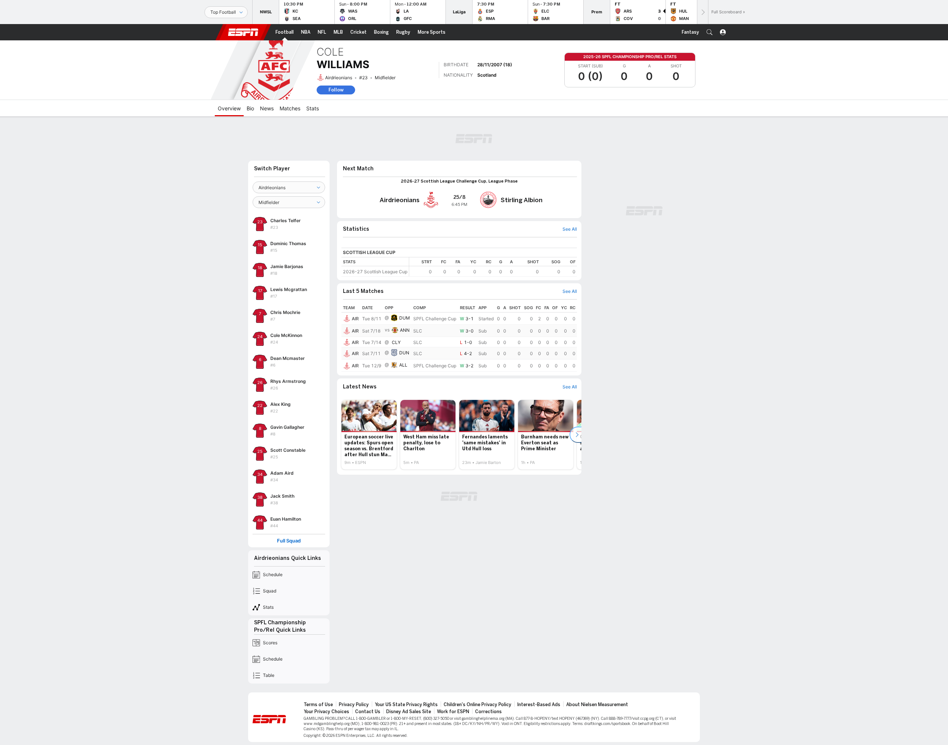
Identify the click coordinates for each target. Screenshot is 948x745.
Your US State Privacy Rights (406, 704)
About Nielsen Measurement (597, 704)
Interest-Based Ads (538, 704)
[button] (709, 32)
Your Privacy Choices (326, 711)
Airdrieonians (338, 77)
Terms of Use (318, 704)
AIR (355, 318)
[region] (493, 267)
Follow (336, 90)
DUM (404, 318)
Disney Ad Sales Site (408, 711)
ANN (405, 330)
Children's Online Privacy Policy (477, 704)
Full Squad (289, 541)
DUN (404, 352)
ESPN (243, 32)
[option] (369, 435)
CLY (396, 342)
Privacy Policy (354, 704)
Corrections (488, 711)
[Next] (702, 12)
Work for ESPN (453, 711)
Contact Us (367, 711)
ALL (403, 365)
